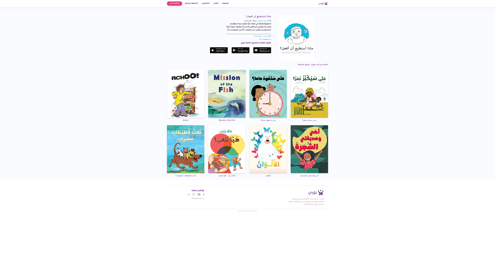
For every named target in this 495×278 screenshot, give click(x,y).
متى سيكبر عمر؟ (309, 121)
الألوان (268, 176)
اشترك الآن (174, 3)
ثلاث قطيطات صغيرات (185, 176)
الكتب (215, 3)
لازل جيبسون (262, 21)
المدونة (225, 3)
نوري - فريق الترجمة (260, 36)
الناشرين (205, 3)
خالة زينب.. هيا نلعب (227, 176)
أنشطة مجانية (191, 3)
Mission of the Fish (227, 121)
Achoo (185, 121)
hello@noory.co (198, 198)
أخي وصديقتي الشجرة (309, 176)
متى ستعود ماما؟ (268, 121)
